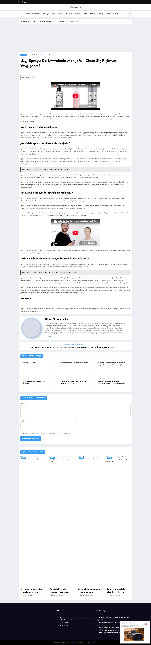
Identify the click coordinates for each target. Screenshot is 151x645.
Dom (43, 14)
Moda (85, 14)
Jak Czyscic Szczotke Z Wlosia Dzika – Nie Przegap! (52, 347)
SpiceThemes (94, 642)
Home (28, 14)
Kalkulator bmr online (67, 620)
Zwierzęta (115, 14)
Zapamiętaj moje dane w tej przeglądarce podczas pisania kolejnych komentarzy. (47, 434)
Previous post (69, 344)
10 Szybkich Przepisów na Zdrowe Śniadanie (34, 382)
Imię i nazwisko (24, 421)
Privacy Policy (64, 622)
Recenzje (101, 14)
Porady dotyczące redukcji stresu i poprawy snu (114, 627)
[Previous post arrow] (21, 346)
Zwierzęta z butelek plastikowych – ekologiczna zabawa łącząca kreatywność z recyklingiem (117, 590)
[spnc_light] (130, 13)
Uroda (108, 14)
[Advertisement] (75, 37)
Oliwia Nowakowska (37, 55)
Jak (48, 14)
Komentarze (23, 403)
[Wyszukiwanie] (124, 14)
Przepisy (92, 14)
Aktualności (36, 14)
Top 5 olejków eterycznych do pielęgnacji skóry (114, 633)
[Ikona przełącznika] (20, 14)
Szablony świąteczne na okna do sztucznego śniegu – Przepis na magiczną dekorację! (111, 382)
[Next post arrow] (130, 346)
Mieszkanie (77, 14)
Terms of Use (64, 625)
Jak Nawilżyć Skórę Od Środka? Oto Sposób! (96, 347)
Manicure (69, 14)
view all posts (49, 337)
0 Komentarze (52, 55)
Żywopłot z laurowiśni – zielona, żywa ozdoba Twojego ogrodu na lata (31, 590)
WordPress (73, 642)
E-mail (77, 421)
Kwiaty (54, 14)
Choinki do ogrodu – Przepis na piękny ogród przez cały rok (73, 382)
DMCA (62, 617)
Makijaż (60, 14)
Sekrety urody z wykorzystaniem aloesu (111, 630)
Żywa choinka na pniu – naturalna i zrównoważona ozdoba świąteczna (89, 590)
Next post (80, 344)
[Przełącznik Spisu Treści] (32, 77)
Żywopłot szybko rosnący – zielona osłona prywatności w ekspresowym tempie (60, 590)
